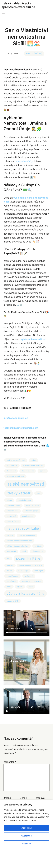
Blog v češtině (34, 53)
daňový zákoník (28, 471)
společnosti (11, 581)
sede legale (38, 571)
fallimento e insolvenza (15, 476)
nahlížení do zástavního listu (17, 546)
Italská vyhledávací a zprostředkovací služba (18, 5)
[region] (26, 825)
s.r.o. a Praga (23, 571)
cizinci (33, 460)
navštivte (38, 546)
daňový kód (11, 471)
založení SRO (13, 601)
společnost (28, 576)
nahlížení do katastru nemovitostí (19, 541)
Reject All (26, 843)
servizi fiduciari (12, 576)
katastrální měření (13, 505)
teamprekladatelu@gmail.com (21, 427)
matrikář (10, 535)
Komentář (10, 761)
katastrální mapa (24, 500)
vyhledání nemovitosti (33, 339)
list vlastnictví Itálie (23, 528)
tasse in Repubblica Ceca (31, 581)
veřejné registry (24, 161)
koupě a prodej (27, 516)
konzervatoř (11, 516)
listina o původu (13, 521)
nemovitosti (11, 551)
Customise (26, 835)
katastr (9, 500)
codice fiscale (12, 466)
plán (8, 558)
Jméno (7, 797)
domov (42, 471)
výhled (20, 587)
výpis (31, 587)
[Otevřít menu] (3, 14)
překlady (10, 565)
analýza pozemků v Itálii (16, 460)
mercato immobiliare (27, 535)
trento (9, 587)
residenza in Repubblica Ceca (30, 565)
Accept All (26, 827)
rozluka (9, 571)
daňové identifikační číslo (33, 465)
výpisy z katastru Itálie (25, 593)
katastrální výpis (32, 505)
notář (24, 551)
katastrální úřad (12, 511)
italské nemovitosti (25, 484)
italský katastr (18, 493)
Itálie (38, 493)
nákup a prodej (37, 551)
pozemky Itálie (28, 558)
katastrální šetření (31, 511)
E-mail (23, 797)
